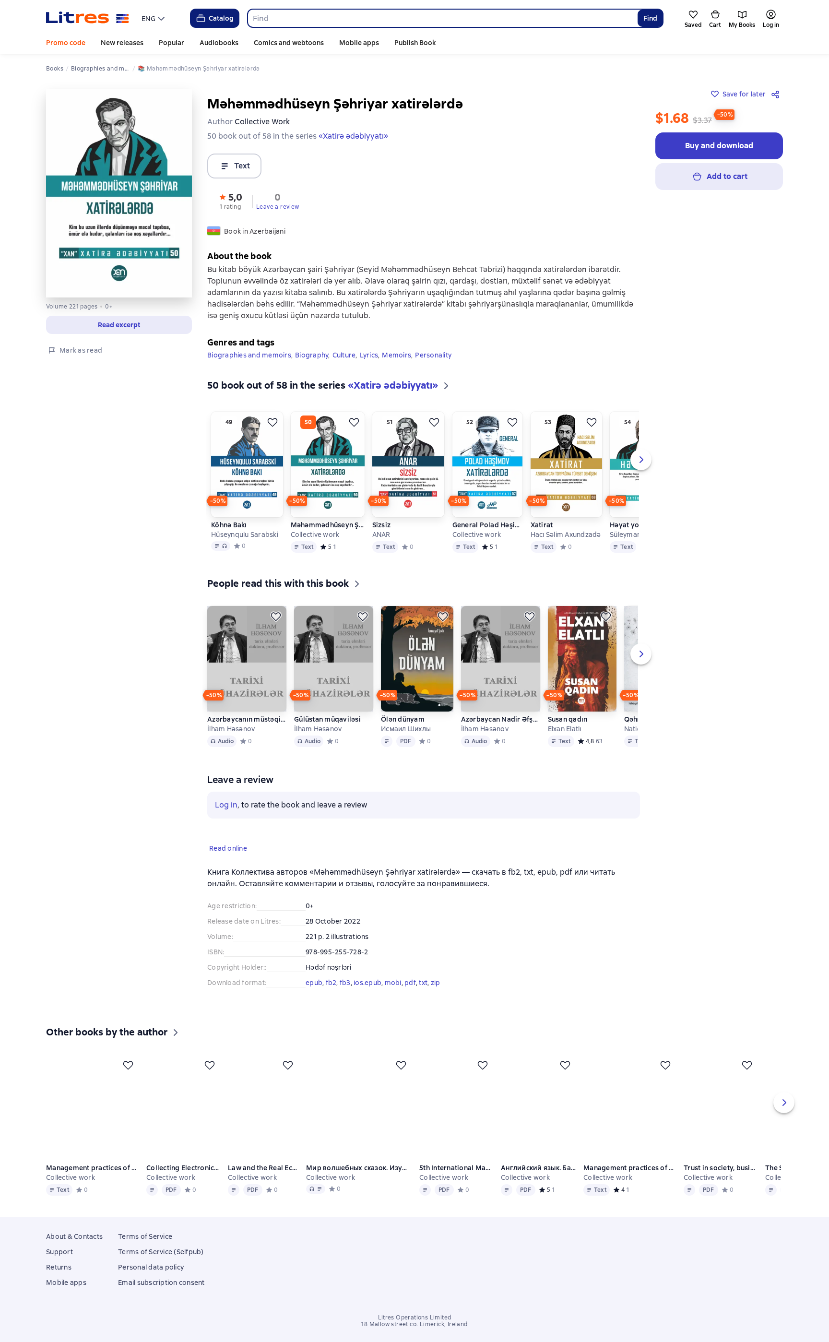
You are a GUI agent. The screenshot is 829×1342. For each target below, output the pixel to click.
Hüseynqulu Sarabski (244, 534)
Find (650, 18)
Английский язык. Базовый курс (539, 1181)
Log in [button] (226, 805)
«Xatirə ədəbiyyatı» (353, 136)
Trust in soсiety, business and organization (722, 1181)
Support (59, 1264)
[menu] (154, 18)
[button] (119, 325)
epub (314, 982)
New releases (122, 42)
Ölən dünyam (403, 719)
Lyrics (369, 355)
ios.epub (367, 982)
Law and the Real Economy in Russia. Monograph (264, 1181)
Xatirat (542, 525)
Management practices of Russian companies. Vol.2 (631, 1181)
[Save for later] (272, 422)
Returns (58, 1279)
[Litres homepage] (87, 18)
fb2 (331, 982)
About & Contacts (74, 1249)
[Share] (777, 94)
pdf (410, 982)
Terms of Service (145, 1249)
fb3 (345, 982)
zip (435, 982)
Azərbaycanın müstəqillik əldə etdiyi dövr (246, 719)
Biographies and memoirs (249, 355)
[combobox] (442, 18)
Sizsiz (381, 525)
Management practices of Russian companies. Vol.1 (92, 1181)
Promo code (65, 42)
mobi (393, 982)
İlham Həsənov (231, 728)
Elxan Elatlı (564, 728)
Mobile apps (359, 42)
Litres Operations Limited (414, 1330)
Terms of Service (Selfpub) (161, 1264)
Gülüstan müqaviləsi (327, 719)
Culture (344, 355)
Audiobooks (219, 42)
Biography (311, 355)
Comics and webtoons (289, 42)
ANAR (381, 534)
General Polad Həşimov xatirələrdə (487, 525)
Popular (171, 42)
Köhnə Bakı (229, 525)
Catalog (221, 18)
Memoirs (396, 355)
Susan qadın (568, 719)
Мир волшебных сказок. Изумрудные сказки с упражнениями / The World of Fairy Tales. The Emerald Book (360, 1181)
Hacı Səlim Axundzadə (566, 534)
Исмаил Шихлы (406, 728)
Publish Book (415, 42)
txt (423, 982)
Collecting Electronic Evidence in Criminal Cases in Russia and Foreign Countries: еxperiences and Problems (184, 1181)
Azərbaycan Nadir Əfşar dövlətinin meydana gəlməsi (500, 719)
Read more (689, 1290)
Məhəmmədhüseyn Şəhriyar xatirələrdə (328, 525)
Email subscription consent (161, 1295)
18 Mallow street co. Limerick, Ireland (414, 1336)
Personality (433, 355)
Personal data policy (151, 1279)
